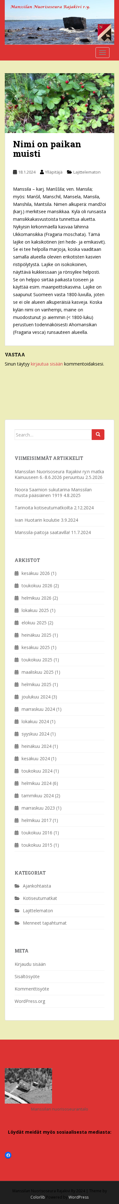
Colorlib (37, 1197)
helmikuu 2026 (36, 598)
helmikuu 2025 (36, 684)
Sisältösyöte (27, 976)
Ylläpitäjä (54, 172)
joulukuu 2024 (36, 697)
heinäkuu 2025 (36, 635)
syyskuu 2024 (35, 734)
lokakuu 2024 (35, 721)
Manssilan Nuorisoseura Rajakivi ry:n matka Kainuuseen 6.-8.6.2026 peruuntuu (59, 474)
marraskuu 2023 (38, 808)
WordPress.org (30, 1001)
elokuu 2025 (34, 623)
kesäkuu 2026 (36, 573)
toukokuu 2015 (37, 845)
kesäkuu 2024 (36, 758)
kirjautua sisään (47, 364)
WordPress (79, 1197)
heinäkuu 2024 (36, 746)
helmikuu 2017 (36, 820)
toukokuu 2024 (37, 771)
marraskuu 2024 (38, 709)
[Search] (98, 434)
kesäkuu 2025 (36, 647)
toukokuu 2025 (37, 660)
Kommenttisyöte (32, 989)
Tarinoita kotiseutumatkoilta (44, 508)
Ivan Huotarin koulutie (37, 520)
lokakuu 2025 (35, 610)
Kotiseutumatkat (40, 898)
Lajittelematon (87, 172)
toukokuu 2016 (37, 833)
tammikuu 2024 (38, 796)
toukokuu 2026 (37, 586)
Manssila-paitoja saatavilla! (42, 532)
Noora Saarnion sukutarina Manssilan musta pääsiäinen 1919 (53, 492)
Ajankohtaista (37, 886)
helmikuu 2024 (36, 783)
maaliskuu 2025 (38, 672)
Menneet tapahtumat (45, 923)
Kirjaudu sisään (30, 964)
